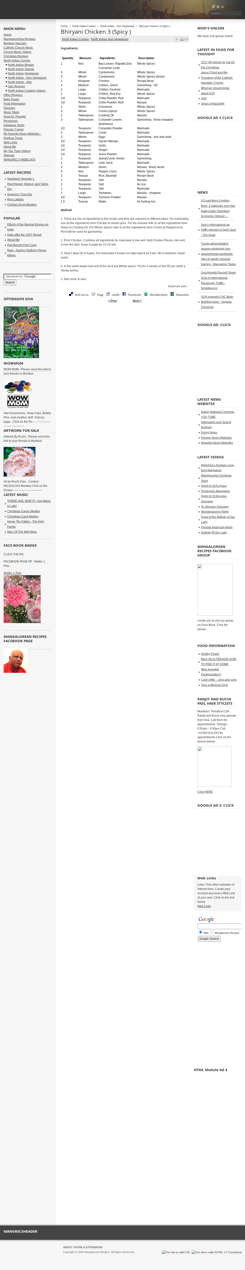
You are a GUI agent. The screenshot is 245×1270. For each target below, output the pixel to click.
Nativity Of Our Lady (214, 532)
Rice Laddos (15, 199)
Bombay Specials (15, 43)
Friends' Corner (14, 129)
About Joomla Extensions (82, 1247)
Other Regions (13, 95)
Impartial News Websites (217, 442)
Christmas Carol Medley (23, 516)
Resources (11, 121)
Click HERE (205, 791)
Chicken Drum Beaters (22, 204)
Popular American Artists (217, 527)
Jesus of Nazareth (212, 103)
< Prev (112, 301)
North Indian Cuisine (84, 26)
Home (64, 26)
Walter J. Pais (12, 573)
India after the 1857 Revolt (24, 234)
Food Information (15, 103)
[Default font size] (218, 6)
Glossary (9, 108)
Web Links (10, 142)
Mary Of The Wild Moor (22, 532)
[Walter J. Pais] (22, 622)
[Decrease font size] (223, 6)
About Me (10, 146)
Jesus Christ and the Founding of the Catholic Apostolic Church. (217, 77)
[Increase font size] (214, 6)
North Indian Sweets (21, 69)
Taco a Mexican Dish (214, 685)
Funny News (209, 432)
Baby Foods (11, 99)
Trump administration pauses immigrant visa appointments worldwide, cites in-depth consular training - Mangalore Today (218, 254)
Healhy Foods (210, 654)
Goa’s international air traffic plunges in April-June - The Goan (218, 230)
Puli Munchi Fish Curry (22, 245)
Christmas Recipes (16, 56)
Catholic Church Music (18, 47)
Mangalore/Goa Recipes (19, 39)
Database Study (14, 125)
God (203, 98)
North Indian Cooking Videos (26, 90)
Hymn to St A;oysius (214, 486)
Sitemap (9, 155)
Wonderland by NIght (214, 511)
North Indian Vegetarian (23, 73)
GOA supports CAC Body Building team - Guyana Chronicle (217, 302)
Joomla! (67, 1256)
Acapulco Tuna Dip (19, 194)
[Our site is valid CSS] (176, 1252)
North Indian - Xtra (20, 82)
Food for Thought (15, 116)
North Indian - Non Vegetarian (117, 26)
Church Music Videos (17, 52)
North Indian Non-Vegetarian (109, 39)
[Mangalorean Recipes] (30, 9)
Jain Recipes (16, 86)
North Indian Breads (21, 65)
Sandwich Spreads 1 (20, 178)
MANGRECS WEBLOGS (19, 159)
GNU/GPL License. (126, 1256)
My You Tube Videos (17, 151)
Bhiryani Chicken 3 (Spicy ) (96, 31)
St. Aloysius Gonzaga (214, 506)
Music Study (11, 112)
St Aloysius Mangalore (215, 491)
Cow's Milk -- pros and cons (219, 679)
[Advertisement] (125, 320)
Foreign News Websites (216, 437)
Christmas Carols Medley (23, 511)
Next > (137, 301)
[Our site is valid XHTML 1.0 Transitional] (216, 1252)
